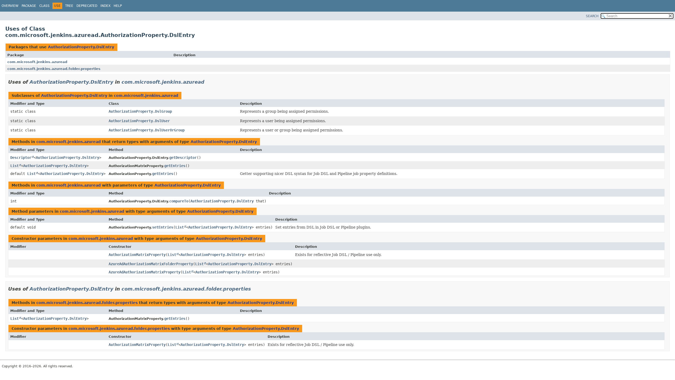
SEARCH (592, 16)
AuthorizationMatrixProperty (137, 255)
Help (118, 6)
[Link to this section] (208, 82)
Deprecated (86, 6)
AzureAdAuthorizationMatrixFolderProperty (151, 264)
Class (44, 6)
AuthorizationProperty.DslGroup (140, 111)
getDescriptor (183, 157)
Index (105, 6)
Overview (10, 6)
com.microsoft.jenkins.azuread (37, 62)
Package (29, 6)
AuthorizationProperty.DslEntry (81, 47)
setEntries (162, 227)
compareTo (178, 201)
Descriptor (20, 157)
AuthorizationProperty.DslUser (139, 121)
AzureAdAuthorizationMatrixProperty (144, 272)
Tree (69, 6)
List (14, 166)
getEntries (174, 166)
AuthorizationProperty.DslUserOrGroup (147, 130)
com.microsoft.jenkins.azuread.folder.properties (53, 69)
